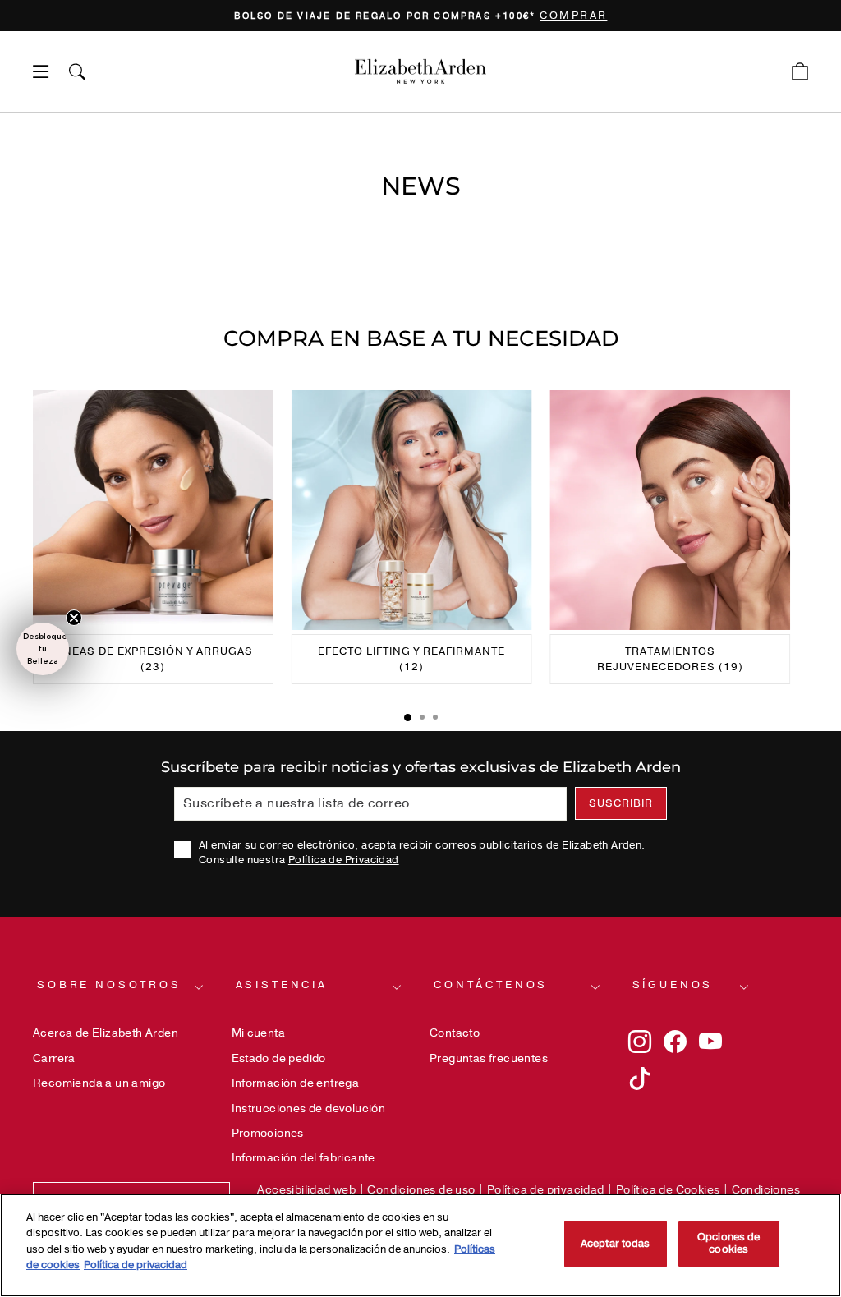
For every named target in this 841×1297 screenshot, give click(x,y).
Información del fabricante (303, 1158)
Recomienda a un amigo (99, 1083)
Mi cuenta (259, 1033)
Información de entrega (296, 1083)
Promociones (268, 1133)
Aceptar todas (615, 1243)
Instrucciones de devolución (309, 1108)
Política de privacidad (545, 1190)
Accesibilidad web (306, 1190)
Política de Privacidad (343, 860)
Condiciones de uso (421, 1190)
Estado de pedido (279, 1058)
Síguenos (673, 984)
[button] (42, 649)
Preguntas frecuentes (489, 1058)
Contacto (455, 1033)
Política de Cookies (668, 1190)
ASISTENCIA (282, 984)
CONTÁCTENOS (491, 984)
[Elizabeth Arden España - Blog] (420, 71)
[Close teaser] (74, 617)
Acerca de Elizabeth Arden (105, 1033)
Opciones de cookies (728, 1244)
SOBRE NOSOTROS (109, 984)
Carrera (54, 1058)
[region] (420, 15)
